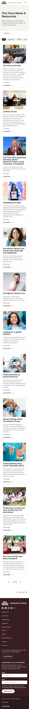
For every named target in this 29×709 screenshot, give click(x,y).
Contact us (4, 645)
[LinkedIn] (6, 608)
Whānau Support (6, 627)
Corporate (11, 39)
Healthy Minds (5, 619)
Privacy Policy (9, 687)
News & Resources (7, 638)
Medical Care (5, 612)
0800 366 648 (8, 656)
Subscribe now (8, 691)
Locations (4, 641)
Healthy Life (5, 623)
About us (6, 33)
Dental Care (5, 616)
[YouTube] (11, 608)
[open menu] (25, 2)
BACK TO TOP (23, 592)
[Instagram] (9, 608)
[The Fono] (4, 4)
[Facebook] (3, 608)
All (4, 39)
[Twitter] (14, 608)
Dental (19, 39)
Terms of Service (19, 687)
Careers (4, 634)
